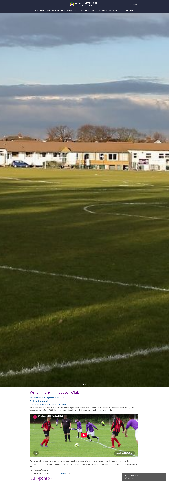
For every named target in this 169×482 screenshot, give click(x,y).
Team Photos (89, 11)
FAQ (82, 11)
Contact (125, 11)
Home (36, 11)
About (41, 11)
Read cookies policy (129, 478)
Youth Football (72, 11)
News (63, 11)
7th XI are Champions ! (39, 401)
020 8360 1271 (134, 5)
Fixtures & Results (53, 11)
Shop (131, 11)
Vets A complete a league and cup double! (47, 398)
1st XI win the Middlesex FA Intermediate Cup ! (48, 404)
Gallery (115, 11)
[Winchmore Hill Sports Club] (84, 4)
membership (63, 473)
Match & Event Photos (103, 11)
